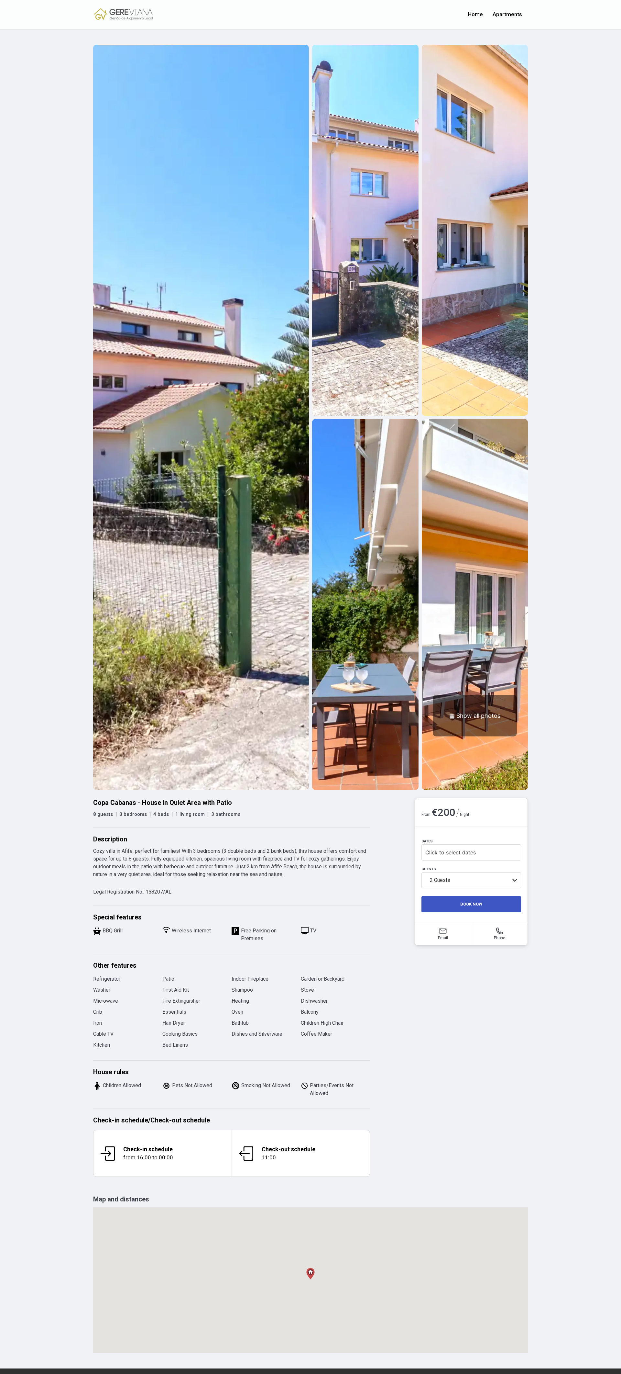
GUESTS (428, 869)
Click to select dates (450, 852)
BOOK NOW (471, 904)
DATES (427, 841)
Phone (499, 938)
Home (475, 14)
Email (443, 938)
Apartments (507, 14)
